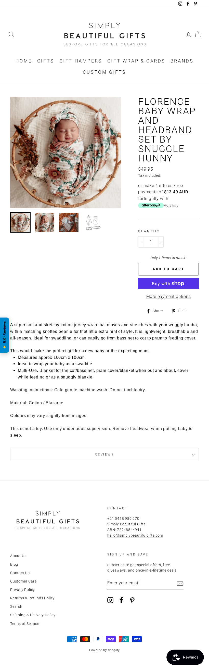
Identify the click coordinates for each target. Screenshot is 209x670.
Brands (182, 61)
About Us (18, 556)
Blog (14, 564)
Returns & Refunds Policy (32, 598)
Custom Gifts (104, 72)
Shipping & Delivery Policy (33, 615)
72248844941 (129, 530)
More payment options (168, 296)
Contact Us (20, 573)
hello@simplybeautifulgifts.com (135, 535)
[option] (65, 152)
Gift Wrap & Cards (136, 61)
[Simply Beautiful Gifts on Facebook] (121, 600)
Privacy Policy (22, 590)
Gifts (45, 61)
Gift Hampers (80, 61)
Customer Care (23, 581)
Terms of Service (24, 624)
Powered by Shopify (104, 650)
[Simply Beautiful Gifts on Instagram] (110, 600)
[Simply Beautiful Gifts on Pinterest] (132, 600)
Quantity (149, 231)
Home (24, 61)
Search (16, 606)
